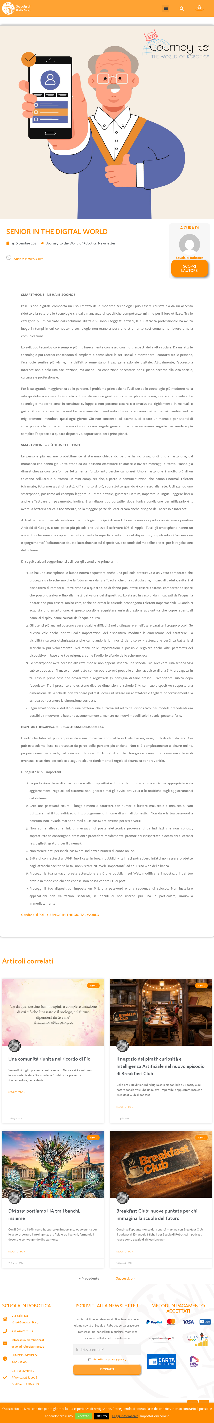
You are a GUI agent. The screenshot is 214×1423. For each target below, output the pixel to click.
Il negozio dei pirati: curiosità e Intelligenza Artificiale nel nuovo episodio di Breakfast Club (160, 1066)
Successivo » (125, 1278)
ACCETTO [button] (83, 1416)
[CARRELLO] (199, 8)
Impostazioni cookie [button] (154, 1416)
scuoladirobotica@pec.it (27, 1346)
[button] (165, 8)
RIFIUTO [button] (102, 1416)
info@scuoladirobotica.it (27, 1340)
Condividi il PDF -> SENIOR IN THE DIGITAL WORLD (60, 914)
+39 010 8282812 (22, 1331)
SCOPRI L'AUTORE (189, 268)
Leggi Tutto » (16, 1092)
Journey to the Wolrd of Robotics (71, 243)
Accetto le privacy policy (109, 1359)
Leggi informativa (125, 1416)
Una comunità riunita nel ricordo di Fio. (50, 1059)
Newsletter (106, 243)
